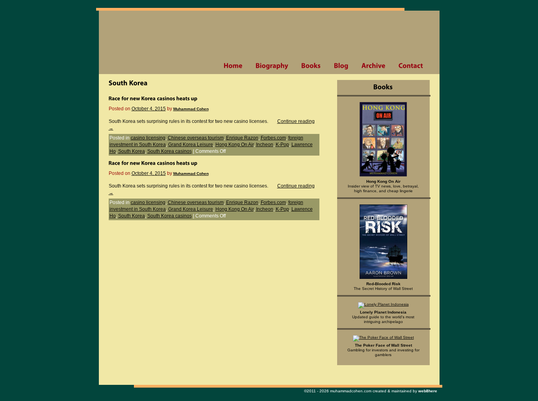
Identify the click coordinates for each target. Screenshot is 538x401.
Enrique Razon (242, 138)
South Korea (131, 151)
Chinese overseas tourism (196, 138)
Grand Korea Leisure (190, 144)
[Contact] (410, 66)
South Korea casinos (169, 151)
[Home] (233, 66)
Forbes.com (273, 138)
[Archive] (373, 66)
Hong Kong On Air (234, 144)
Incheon (264, 144)
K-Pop (282, 144)
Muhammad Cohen (191, 109)
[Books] (311, 66)
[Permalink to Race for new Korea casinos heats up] (153, 98)
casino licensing (148, 138)
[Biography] (271, 66)
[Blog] (341, 66)
